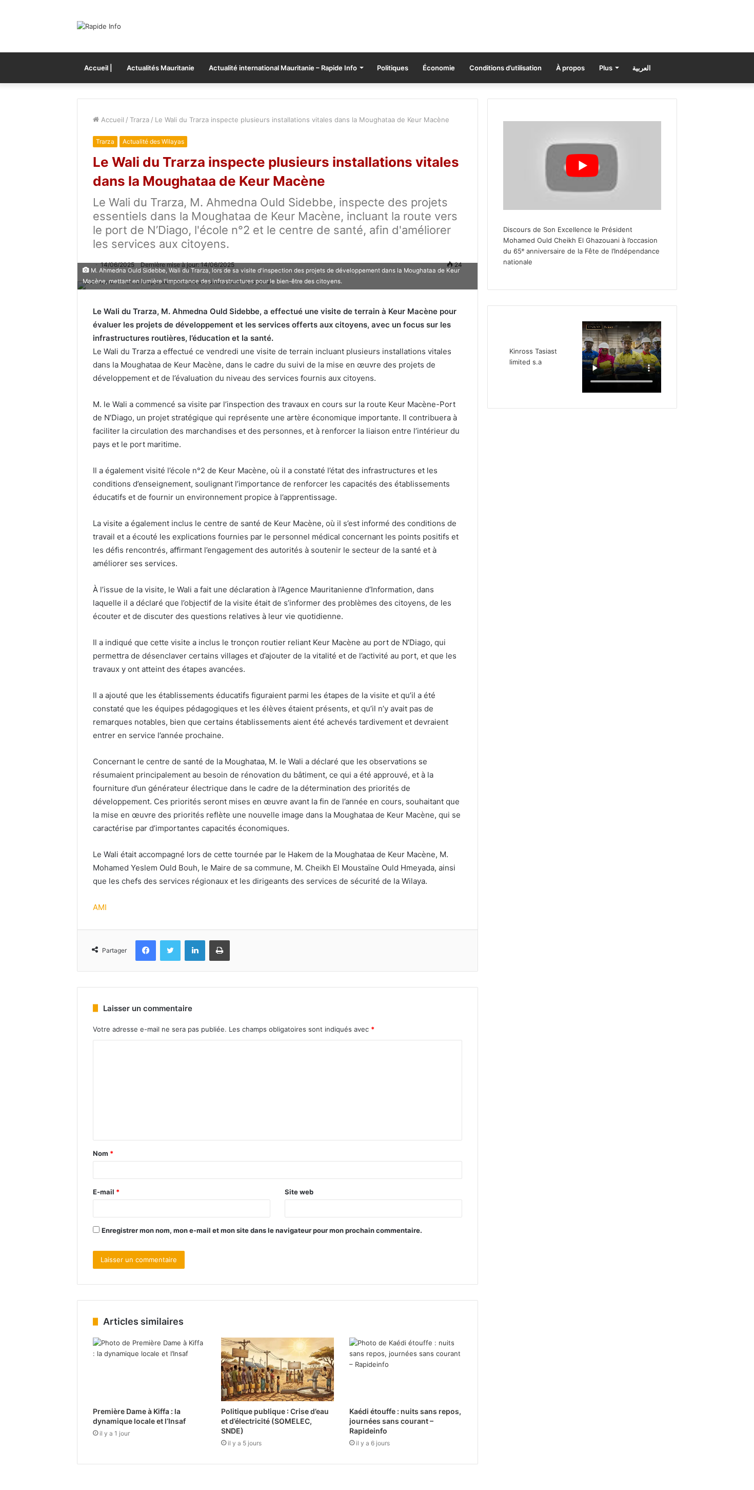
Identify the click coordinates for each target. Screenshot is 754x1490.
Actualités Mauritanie (160, 68)
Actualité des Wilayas (153, 141)
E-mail (106, 1192)
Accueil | (98, 68)
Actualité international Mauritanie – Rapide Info (283, 68)
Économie (439, 68)
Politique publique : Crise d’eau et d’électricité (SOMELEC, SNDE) (275, 1421)
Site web (299, 1192)
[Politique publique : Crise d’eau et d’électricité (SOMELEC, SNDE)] (277, 1369)
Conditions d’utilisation (505, 68)
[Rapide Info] (99, 26)
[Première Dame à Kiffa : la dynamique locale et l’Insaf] (149, 1369)
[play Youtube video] (582, 165)
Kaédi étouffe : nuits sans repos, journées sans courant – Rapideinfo (405, 1421)
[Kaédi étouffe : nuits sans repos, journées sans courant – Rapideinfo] (405, 1369)
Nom (103, 1153)
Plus (605, 68)
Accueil (111, 119)
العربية (641, 68)
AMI (100, 907)
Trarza (139, 119)
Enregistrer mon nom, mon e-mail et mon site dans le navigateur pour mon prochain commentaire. (262, 1230)
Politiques (392, 68)
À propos (570, 68)
